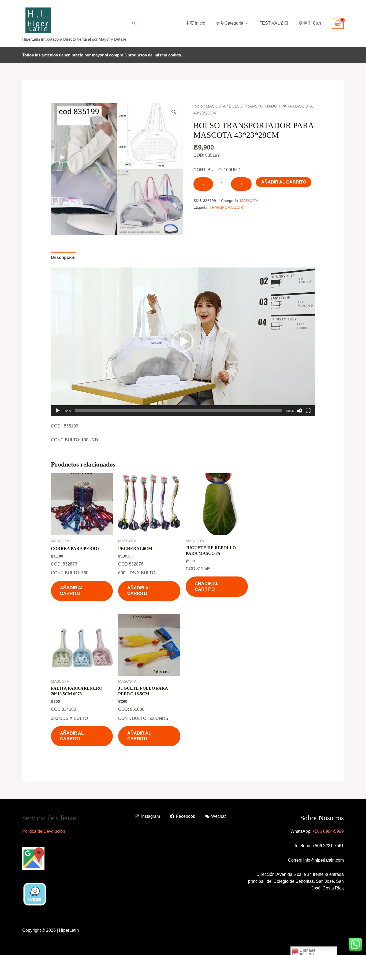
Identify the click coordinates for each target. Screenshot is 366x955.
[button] (174, 112)
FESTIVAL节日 (273, 23)
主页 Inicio (195, 23)
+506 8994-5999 (328, 831)
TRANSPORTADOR (226, 207)
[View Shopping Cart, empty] (338, 23)
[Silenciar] (299, 410)
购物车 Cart (310, 23)
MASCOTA (216, 106)
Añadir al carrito (283, 182)
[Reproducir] (58, 410)
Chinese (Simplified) (304, 951)
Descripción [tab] (63, 257)
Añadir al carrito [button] (72, 591)
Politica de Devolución (43, 831)
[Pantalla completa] (308, 410)
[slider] (178, 410)
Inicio (198, 106)
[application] (183, 342)
